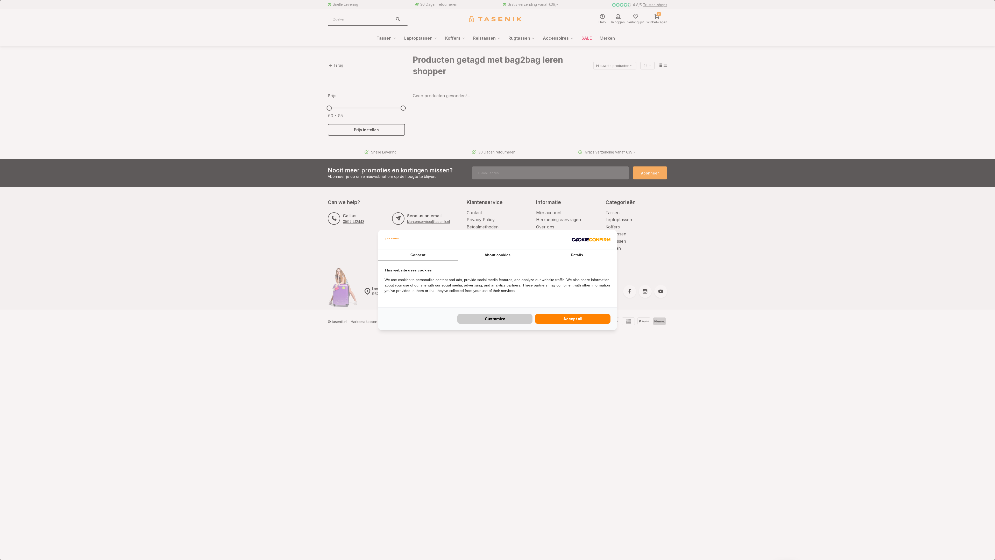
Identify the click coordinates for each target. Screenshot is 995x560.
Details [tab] (577, 255)
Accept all (572, 319)
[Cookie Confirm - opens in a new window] (591, 239)
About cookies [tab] (497, 255)
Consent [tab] (417, 255)
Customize (495, 319)
